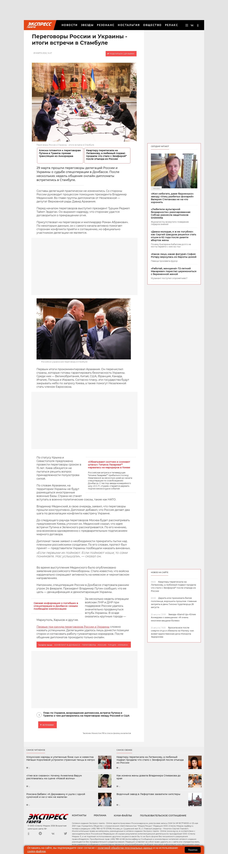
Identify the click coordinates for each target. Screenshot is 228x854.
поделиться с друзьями (121, 54)
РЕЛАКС (171, 25)
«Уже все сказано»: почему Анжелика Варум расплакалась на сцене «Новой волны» (54, 777)
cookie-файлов (36, 851)
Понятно (192, 849)
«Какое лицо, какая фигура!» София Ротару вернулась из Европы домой (173, 255)
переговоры (89, 645)
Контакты (79, 815)
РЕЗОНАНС (106, 25)
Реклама (100, 815)
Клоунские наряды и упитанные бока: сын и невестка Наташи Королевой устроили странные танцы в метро (60, 758)
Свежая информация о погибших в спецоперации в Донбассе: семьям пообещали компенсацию (56, 606)
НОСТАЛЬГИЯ (129, 25)
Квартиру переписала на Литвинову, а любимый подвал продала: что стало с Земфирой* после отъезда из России (106, 154)
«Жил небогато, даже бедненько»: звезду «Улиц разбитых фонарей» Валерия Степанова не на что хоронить (172, 198)
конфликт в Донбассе (67, 645)
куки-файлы (123, 815)
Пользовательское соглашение (163, 815)
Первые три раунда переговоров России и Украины (73, 626)
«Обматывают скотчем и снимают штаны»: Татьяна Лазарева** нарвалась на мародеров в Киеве (109, 464)
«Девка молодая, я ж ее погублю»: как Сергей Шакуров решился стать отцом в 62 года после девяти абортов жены (173, 236)
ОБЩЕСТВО (152, 25)
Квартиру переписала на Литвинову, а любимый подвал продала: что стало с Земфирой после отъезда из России (150, 760)
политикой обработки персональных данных (125, 847)
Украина (123, 645)
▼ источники (47, 725)
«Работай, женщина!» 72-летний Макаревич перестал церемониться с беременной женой (173, 271)
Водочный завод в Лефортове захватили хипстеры (148, 794)
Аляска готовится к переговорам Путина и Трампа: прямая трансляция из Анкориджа (60, 153)
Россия (102, 645)
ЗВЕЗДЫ (87, 25)
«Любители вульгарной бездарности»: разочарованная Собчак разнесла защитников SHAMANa (170, 213)
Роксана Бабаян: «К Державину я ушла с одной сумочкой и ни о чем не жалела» (55, 795)
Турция (112, 645)
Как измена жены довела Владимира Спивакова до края (149, 777)
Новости (70, 25)
